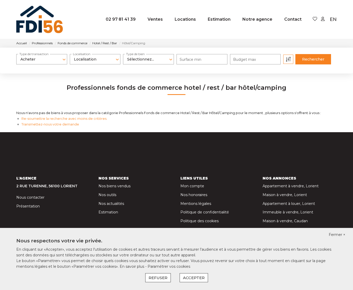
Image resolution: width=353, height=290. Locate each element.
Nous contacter (30, 197)
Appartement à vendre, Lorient (291, 186)
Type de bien (135, 54)
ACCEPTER (194, 277)
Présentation (28, 206)
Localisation (81, 54)
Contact (293, 19)
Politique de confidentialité (204, 212)
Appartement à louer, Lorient (289, 203)
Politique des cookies (199, 221)
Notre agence (257, 19)
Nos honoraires (193, 194)
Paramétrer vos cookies (169, 266)
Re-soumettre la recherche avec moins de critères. (64, 118)
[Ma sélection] (315, 19)
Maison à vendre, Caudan (285, 221)
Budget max (244, 59)
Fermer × (337, 234)
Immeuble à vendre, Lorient (288, 212)
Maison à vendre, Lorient (285, 194)
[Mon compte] (323, 19)
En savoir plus (132, 266)
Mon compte (192, 186)
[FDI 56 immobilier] (42, 19)
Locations (185, 19)
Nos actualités (111, 203)
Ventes (155, 19)
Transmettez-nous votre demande (50, 124)
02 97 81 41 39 (121, 19)
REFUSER (158, 277)
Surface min (190, 59)
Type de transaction (34, 54)
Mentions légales (195, 203)
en (333, 19)
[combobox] (42, 59)
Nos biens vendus (114, 186)
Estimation (219, 19)
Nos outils (107, 194)
